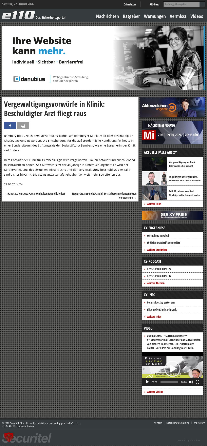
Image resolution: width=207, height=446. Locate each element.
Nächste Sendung (161, 125)
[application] (172, 369)
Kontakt (158, 422)
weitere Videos (155, 392)
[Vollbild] (197, 382)
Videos (196, 16)
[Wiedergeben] (147, 382)
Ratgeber (131, 16)
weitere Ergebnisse (157, 250)
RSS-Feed (154, 4)
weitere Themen (156, 283)
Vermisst (178, 16)
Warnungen (155, 16)
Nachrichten (107, 16)
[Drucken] (23, 125)
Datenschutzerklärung (177, 422)
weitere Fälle (154, 204)
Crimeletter (130, 4)
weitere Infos (154, 316)
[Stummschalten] (191, 382)
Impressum (199, 422)
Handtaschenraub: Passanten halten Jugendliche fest (34, 193)
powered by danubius (188, 440)
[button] (172, 369)
